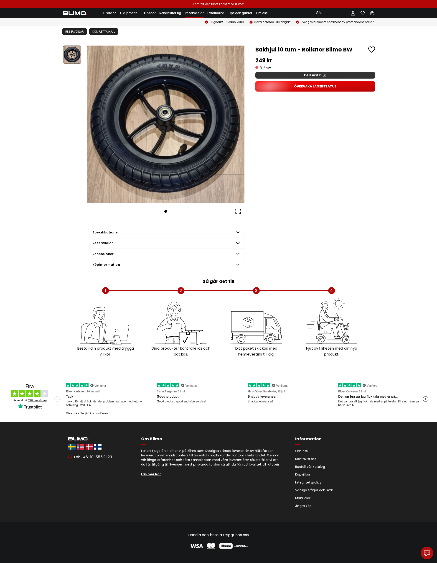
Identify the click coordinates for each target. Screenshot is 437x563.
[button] (165, 124)
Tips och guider (240, 13)
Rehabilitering (170, 13)
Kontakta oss (305, 459)
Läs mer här (151, 474)
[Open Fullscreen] (238, 211)
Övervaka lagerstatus (315, 86)
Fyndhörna (215, 13)
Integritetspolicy (308, 482)
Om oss (261, 13)
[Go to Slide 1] (72, 55)
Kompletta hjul (103, 31)
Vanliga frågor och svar (314, 490)
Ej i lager (312, 75)
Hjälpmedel (129, 13)
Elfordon (110, 13)
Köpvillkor (302, 474)
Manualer (302, 498)
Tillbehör (149, 13)
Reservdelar (194, 13)
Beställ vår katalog (310, 466)
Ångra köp (303, 506)
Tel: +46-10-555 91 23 (93, 457)
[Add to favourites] (371, 49)
